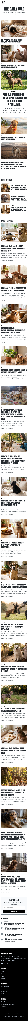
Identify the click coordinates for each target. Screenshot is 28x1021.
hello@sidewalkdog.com (9, 1004)
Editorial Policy (7, 1016)
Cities (2, 971)
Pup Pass (3, 1006)
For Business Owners (6, 993)
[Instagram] (4, 963)
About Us (3, 1001)
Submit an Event (5, 989)
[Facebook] (2, 963)
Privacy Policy (21, 1016)
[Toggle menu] (26, 2)
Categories (4, 974)
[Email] (7, 963)
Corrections (14, 1016)
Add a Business (5, 986)
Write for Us (4, 991)
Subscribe (14, 911)
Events (2, 976)
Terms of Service (14, 1018)
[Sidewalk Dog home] (3, 2)
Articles (3, 978)
